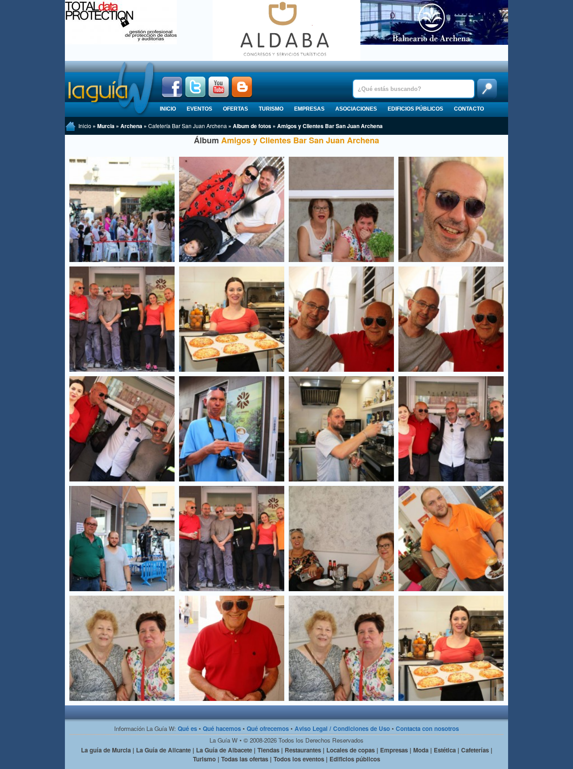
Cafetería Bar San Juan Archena (187, 125)
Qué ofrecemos (268, 728)
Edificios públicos (415, 109)
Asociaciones (356, 109)
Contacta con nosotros (427, 728)
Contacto (469, 109)
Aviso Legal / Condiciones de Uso (342, 728)
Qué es (187, 728)
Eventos (199, 109)
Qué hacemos (222, 728)
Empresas (309, 109)
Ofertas (235, 109)
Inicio (168, 109)
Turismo (271, 109)
